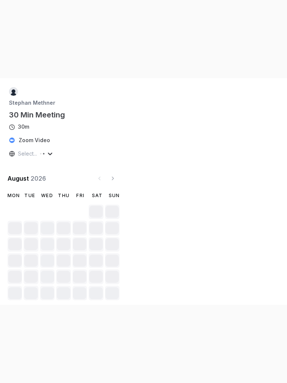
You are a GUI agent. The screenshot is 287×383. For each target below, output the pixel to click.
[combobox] (18, 153)
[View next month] (113, 178)
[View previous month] (99, 178)
